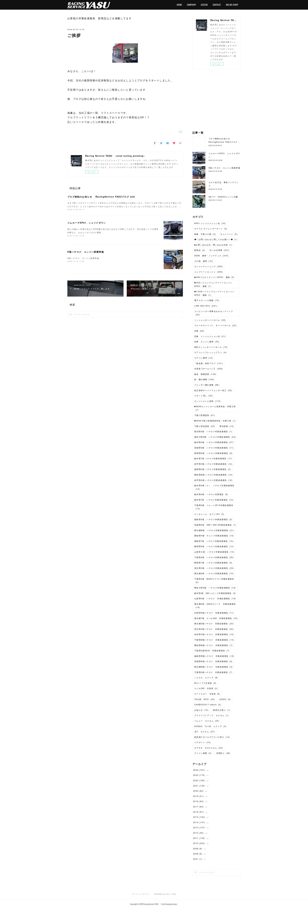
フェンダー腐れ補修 (206, 384)
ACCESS (204, 4)
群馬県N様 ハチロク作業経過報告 (213, 453)
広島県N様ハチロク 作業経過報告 (214, 612)
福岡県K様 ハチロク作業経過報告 (212, 469)
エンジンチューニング (208, 266)
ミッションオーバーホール (210, 320)
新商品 (199, 250)
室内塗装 (226, 426)
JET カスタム (204, 731)
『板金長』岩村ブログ (208, 363)
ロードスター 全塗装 (207, 693)
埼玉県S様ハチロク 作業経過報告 (214, 629)
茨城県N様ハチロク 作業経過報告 (213, 661)
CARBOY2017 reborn (207, 704)
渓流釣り (223, 753)
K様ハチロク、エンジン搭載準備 (85, 251)
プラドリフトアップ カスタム (211, 715)
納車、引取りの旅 (205, 234)
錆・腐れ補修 (204, 379)
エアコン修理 (203, 357)
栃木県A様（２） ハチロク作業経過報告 (214, 487)
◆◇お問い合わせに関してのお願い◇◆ (215, 239)
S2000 (225, 699)
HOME (179, 4)
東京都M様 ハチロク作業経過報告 (214, 530)
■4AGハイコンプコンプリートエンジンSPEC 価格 (213, 284)
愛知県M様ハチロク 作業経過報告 (213, 645)
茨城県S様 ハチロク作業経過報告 (214, 447)
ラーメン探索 (203, 753)
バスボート (202, 742)
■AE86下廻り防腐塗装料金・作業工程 (215, 420)
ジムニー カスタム (206, 720)
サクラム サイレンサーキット (210, 228)
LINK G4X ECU (205, 305)
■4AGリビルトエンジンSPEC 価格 (214, 277)
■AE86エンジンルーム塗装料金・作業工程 (215, 408)
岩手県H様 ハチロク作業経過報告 (213, 480)
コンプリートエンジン (208, 271)
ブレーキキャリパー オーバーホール (215, 325)
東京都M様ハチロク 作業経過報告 (213, 666)
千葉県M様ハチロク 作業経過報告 (214, 639)
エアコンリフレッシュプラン (210, 352)
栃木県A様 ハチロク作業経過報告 (214, 442)
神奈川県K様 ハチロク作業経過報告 (215, 436)
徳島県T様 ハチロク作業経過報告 (214, 541)
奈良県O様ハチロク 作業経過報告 (214, 634)
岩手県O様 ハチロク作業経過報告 (213, 463)
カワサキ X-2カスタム (208, 747)
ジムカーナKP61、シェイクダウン (86, 222)
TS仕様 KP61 (204, 699)
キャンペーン (229, 234)
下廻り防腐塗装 (204, 415)
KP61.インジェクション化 (210, 223)
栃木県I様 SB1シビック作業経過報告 (215, 593)
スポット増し (203, 395)
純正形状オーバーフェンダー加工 (213, 390)
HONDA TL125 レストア (210, 726)
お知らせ (201, 710)
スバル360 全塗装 (206, 688)
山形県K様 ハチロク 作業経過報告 (215, 598)
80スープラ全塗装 (205, 683)
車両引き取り (221, 710)
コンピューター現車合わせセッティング (213, 313)
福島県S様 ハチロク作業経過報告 (213, 519)
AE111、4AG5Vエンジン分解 (223, 196)
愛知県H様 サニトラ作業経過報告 (214, 535)
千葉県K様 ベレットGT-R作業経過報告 (213, 507)
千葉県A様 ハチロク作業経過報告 (214, 557)
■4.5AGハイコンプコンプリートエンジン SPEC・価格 (215, 293)
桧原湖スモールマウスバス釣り (212, 737)
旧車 (199, 330)
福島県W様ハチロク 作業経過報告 (214, 656)
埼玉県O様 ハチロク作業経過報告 (214, 568)
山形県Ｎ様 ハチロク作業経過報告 (214, 551)
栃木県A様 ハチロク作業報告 (211, 494)
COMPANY (191, 4)
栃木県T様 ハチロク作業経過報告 (213, 458)
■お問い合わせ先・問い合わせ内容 (213, 244)
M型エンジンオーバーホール (211, 347)
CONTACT (217, 4)
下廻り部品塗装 (204, 426)
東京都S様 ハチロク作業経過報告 (214, 573)
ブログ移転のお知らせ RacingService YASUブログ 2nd (101, 196)
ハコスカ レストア (206, 677)
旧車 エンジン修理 (206, 341)
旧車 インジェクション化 (210, 336)
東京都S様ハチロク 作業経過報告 (214, 623)
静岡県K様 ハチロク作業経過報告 (214, 546)
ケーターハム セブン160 (209, 514)
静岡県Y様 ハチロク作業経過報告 (213, 562)
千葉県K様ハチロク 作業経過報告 (213, 672)
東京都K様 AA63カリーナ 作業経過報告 (215, 605)
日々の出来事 (219, 250)
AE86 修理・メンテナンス (211, 255)
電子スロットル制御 (206, 300)
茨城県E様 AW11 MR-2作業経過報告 (215, 524)
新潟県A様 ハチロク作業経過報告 (213, 431)
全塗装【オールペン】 (208, 368)
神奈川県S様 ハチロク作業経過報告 (215, 587)
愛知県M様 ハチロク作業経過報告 (213, 474)
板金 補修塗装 (205, 374)
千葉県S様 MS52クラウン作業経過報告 (214, 580)
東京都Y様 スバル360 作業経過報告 (216, 618)
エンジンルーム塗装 (207, 401)
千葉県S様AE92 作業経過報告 (212, 650)
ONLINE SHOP (232, 4)
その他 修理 (203, 261)
